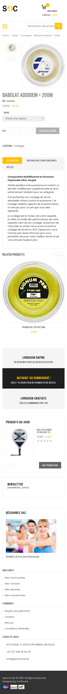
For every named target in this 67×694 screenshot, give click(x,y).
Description (12, 160)
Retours (9, 622)
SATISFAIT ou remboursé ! (34, 378)
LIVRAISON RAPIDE (33, 357)
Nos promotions (50, 465)
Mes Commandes (15, 577)
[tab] (12, 160)
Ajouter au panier (47, 130)
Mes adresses (12, 589)
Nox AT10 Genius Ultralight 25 (44, 431)
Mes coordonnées (15, 595)
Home (5, 35)
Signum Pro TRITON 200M (33, 327)
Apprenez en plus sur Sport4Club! (22, 556)
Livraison (9, 617)
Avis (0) (10, 167)
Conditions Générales (17, 628)
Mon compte (12, 583)
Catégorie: (7, 145)
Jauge (6, 112)
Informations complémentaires (42, 160)
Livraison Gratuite (33, 398)
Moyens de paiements (17, 611)
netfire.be (22, 681)
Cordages (26, 35)
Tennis (14, 35)
